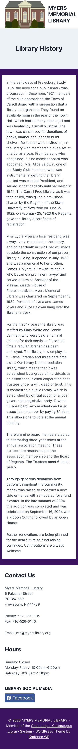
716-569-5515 (28, 616)
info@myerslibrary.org (32, 633)
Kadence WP (39, 737)
